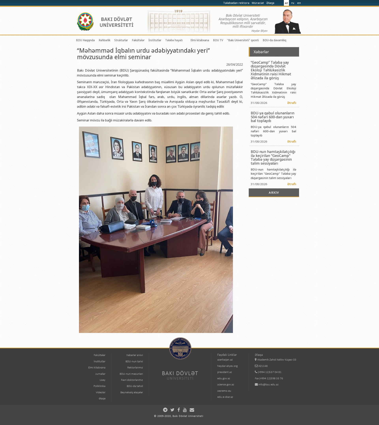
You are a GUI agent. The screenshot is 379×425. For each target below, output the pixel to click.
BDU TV (218, 40)
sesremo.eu (224, 391)
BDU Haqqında (85, 40)
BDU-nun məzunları (131, 374)
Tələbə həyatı (174, 40)
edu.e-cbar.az (225, 397)
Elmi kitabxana (199, 40)
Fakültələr (138, 40)
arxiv (274, 192)
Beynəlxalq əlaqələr (131, 392)
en (299, 3)
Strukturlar (121, 40)
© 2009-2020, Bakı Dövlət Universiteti (178, 416)
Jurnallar (100, 374)
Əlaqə (270, 3)
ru (292, 3)
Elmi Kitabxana (96, 367)
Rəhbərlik (104, 40)
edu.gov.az (223, 378)
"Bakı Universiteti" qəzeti (243, 40)
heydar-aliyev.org (227, 366)
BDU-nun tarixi (134, 361)
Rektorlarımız (135, 367)
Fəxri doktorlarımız (132, 380)
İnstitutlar (154, 40)
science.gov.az (225, 384)
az (286, 3)
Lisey (102, 380)
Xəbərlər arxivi (134, 355)
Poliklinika (99, 386)
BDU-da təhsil (135, 386)
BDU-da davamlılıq (274, 40)
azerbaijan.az (225, 359)
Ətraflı (291, 103)
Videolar (100, 392)
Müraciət (258, 3)
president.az (224, 372)
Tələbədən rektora (236, 3)
